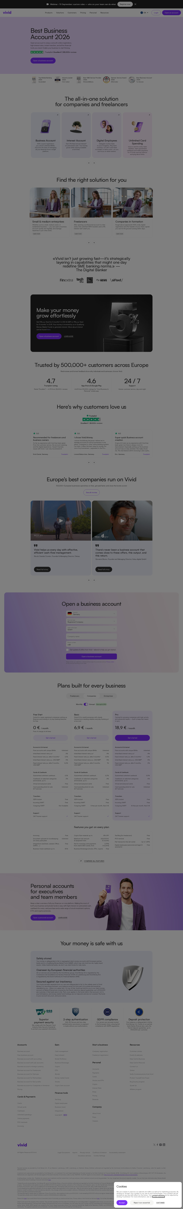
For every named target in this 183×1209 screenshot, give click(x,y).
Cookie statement (158, 1197)
